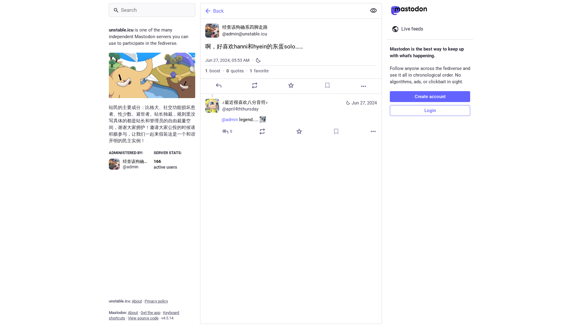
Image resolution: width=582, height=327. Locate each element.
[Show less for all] (373, 10)
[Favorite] (291, 85)
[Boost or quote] (254, 85)
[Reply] (218, 85)
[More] (363, 86)
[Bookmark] (327, 85)
